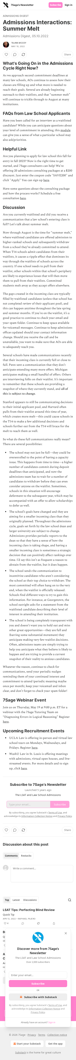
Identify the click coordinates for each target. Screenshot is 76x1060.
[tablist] (18, 855)
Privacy (32, 1034)
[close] (66, 933)
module (65, 130)
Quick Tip (8, 914)
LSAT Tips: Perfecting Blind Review (29, 910)
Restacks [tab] (26, 855)
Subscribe (55, 5)
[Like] (6, 54)
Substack (20, 1052)
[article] (38, 916)
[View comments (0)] (14, 54)
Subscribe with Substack (40, 997)
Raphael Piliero (26, 918)
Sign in (68, 5)
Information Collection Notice (44, 1008)
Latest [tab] (16, 900)
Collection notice (57, 1034)
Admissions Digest (16, 15)
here (46, 180)
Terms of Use (55, 1005)
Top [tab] (7, 900)
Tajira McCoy (18, 43)
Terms (41, 1034)
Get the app (55, 1043)
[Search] (69, 900)
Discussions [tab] (30, 900)
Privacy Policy (38, 1012)
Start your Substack (29, 1043)
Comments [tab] (11, 855)
